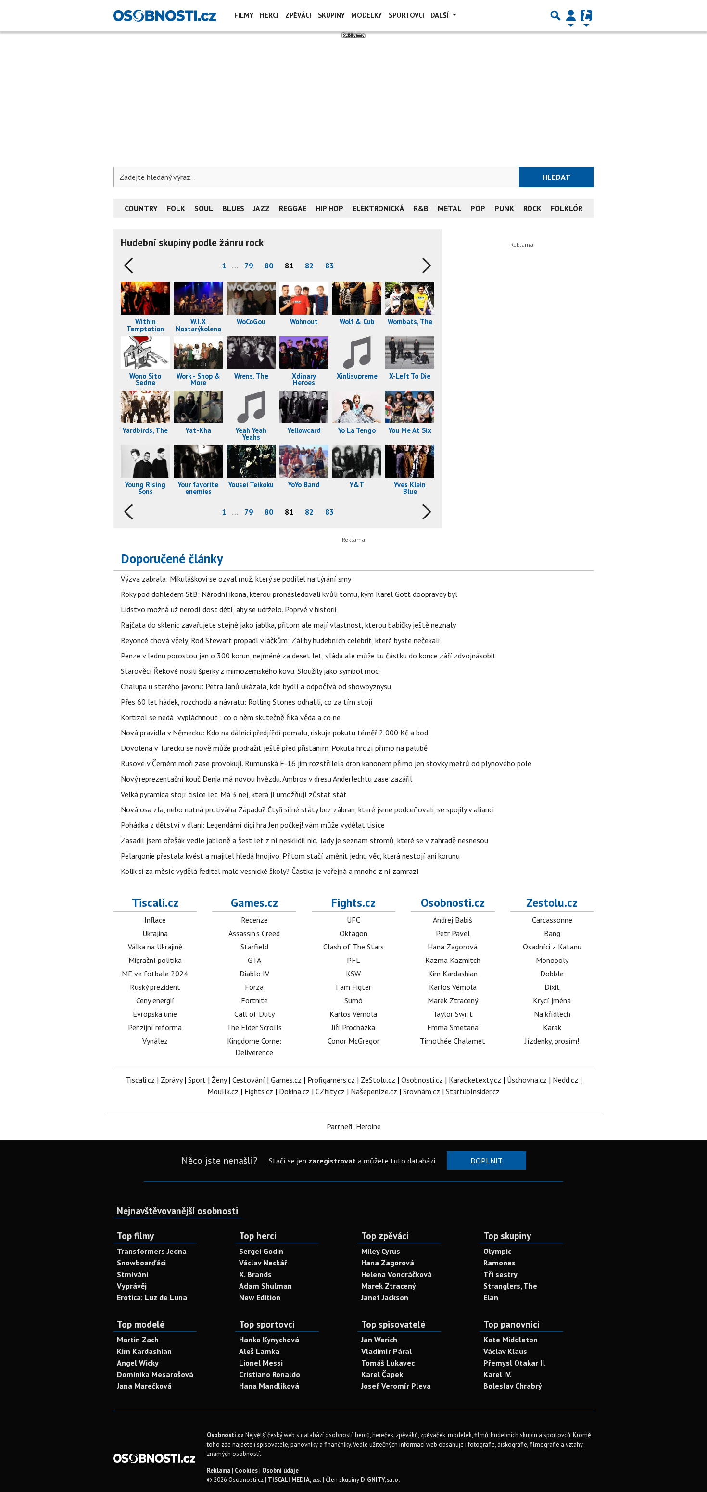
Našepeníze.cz (374, 1091)
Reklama (218, 1471)
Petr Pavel (453, 933)
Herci (269, 15)
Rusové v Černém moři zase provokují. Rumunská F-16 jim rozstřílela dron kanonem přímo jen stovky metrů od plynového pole (326, 763)
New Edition (259, 1297)
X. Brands (255, 1274)
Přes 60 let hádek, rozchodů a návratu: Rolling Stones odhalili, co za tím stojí (247, 702)
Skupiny (331, 15)
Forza (254, 987)
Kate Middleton (510, 1339)
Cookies (246, 1471)
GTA (254, 960)
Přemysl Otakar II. (514, 1362)
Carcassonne (552, 919)
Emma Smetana (453, 1027)
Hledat (556, 177)
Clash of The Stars (353, 946)
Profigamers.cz (331, 1080)
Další (440, 15)
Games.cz (254, 902)
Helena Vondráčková (396, 1274)
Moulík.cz (223, 1091)
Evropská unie (155, 1014)
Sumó (353, 1000)
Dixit (552, 987)
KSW (353, 973)
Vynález (155, 1041)
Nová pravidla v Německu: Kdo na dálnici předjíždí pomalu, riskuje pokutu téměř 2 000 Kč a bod (274, 732)
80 (269, 265)
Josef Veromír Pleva (396, 1386)
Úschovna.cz (527, 1080)
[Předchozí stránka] (130, 265)
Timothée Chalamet (452, 1041)
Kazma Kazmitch (452, 960)
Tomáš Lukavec (388, 1362)
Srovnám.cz (421, 1091)
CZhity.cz (330, 1091)
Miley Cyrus (380, 1251)
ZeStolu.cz (378, 1080)
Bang (552, 933)
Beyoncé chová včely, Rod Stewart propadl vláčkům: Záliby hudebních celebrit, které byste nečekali (280, 640)
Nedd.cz (565, 1080)
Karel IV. (497, 1374)
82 (309, 265)
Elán (490, 1297)
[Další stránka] (424, 265)
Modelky (366, 15)
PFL (353, 960)
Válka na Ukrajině (155, 946)
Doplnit (486, 1160)
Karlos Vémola (353, 1014)
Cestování (248, 1080)
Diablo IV (254, 973)
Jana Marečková (144, 1386)
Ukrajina (155, 933)
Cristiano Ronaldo (269, 1374)
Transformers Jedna (152, 1251)
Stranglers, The (510, 1285)
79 (248, 265)
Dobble (552, 973)
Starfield (254, 946)
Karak (552, 1027)
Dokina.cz (294, 1091)
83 (329, 265)
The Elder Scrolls (254, 1027)
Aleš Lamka (259, 1351)
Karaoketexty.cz (475, 1080)
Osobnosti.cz (453, 902)
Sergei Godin (261, 1251)
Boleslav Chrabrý (512, 1386)
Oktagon (353, 933)
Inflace (155, 919)
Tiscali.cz (155, 902)
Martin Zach (138, 1339)
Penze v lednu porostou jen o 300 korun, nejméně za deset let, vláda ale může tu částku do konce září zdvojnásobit (308, 655)
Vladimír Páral (386, 1351)
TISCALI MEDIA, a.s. (294, 1480)
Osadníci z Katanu (552, 946)
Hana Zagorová (453, 946)
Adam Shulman (265, 1285)
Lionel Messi (261, 1362)
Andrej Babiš (452, 919)
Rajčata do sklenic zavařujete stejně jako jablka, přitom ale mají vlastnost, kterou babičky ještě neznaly (288, 625)
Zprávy (171, 1080)
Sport (197, 1080)
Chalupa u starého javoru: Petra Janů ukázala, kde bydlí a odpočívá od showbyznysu (256, 686)
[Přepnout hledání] (555, 15)
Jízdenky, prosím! (552, 1041)
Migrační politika (155, 960)
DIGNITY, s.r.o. (380, 1480)
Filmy (243, 15)
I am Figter (353, 987)
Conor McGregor (353, 1041)
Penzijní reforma (155, 1027)
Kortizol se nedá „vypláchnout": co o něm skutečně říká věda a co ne (231, 717)
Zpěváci (298, 15)
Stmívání (133, 1274)
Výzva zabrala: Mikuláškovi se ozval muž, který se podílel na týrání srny (236, 578)
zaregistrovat (332, 1160)
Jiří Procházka (353, 1027)
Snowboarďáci (141, 1262)
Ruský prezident (155, 987)
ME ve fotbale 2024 (155, 973)
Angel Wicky (138, 1362)
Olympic (497, 1251)
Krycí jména (552, 1000)
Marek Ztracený (453, 1000)
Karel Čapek (382, 1374)
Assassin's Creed (254, 933)
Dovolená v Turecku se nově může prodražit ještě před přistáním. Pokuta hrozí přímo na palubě (274, 748)
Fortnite (254, 1000)
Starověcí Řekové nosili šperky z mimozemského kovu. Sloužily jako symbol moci (250, 671)
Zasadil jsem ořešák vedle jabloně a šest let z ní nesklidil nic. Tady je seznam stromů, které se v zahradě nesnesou (304, 840)
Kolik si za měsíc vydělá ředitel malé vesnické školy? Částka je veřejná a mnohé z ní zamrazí (270, 871)
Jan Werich (379, 1339)
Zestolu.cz (552, 902)
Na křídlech (552, 1014)
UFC (353, 919)
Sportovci (406, 15)
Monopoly (552, 960)
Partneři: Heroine (354, 1126)
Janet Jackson (384, 1297)
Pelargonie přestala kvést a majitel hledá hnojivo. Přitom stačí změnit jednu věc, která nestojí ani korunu (290, 855)
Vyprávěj (132, 1285)
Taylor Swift (453, 1014)
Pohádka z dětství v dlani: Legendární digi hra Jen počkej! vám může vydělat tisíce (253, 825)
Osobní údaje (280, 1471)
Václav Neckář (263, 1262)
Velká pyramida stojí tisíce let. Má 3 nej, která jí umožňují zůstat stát (234, 794)
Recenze (254, 919)
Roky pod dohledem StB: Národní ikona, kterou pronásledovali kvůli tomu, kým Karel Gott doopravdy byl (289, 594)
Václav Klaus (505, 1351)
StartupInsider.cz (473, 1091)
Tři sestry (500, 1274)
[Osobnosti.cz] (164, 15)
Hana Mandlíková (269, 1386)
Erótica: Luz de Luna (152, 1297)
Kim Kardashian (453, 973)
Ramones (499, 1262)
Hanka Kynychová (269, 1339)
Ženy (219, 1080)
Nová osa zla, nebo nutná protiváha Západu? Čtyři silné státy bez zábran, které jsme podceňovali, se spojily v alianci (307, 809)
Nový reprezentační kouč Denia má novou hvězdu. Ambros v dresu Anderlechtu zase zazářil (266, 779)
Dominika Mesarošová (155, 1374)
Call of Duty (254, 1014)
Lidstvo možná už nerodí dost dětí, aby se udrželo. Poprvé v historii (228, 609)
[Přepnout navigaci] (571, 15)
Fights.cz (353, 902)
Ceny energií (155, 1000)
